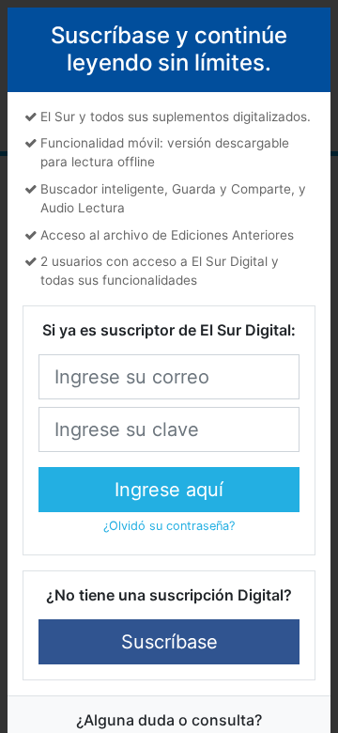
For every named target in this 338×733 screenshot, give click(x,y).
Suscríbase (169, 642)
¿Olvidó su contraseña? (169, 526)
